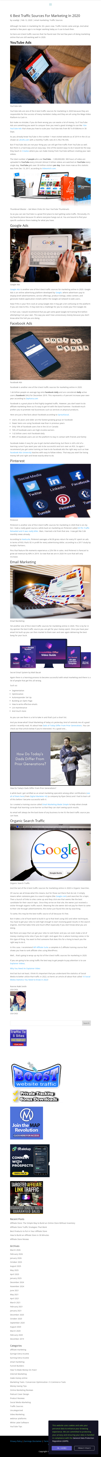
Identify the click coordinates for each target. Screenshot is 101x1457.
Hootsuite (26, 539)
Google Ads (15, 289)
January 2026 (16, 1258)
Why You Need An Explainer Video (25, 968)
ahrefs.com (24, 140)
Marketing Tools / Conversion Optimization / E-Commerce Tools (38, 1382)
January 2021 (16, 1310)
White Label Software (19, 1422)
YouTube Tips (16, 1426)
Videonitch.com (49, 168)
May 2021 (14, 1294)
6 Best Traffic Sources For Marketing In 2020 (45, 15)
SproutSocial (63, 414)
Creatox (25, 151)
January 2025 (16, 1278)
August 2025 (15, 1266)
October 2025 (16, 1262)
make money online (18, 1378)
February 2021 (16, 1306)
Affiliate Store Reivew (19, 1239)
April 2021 (14, 1298)
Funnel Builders (17, 1366)
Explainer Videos (17, 963)
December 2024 (17, 1282)
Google (59, 292)
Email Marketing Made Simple (55, 804)
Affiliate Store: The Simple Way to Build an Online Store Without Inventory (42, 1223)
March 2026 (15, 1250)
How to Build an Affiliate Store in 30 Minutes (29, 1235)
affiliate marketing (18, 1349)
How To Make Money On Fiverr (23, 1370)
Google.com (61, 896)
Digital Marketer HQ (38, 796)
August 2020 (15, 1327)
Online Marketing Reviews (21, 1390)
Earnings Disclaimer (33, 1441)
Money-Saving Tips (18, 1386)
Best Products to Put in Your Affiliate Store (28, 1231)
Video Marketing (17, 1414)
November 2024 (17, 1286)
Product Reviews (17, 1398)
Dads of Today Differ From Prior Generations (62, 725)
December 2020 (17, 1314)
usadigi (16, 20)
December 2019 (17, 1339)
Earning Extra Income (19, 1358)
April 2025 (14, 1274)
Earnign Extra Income (19, 1353)
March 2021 (15, 1302)
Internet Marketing (18, 1374)
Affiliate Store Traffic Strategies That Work (28, 1227)
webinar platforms (18, 1418)
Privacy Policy (16, 1441)
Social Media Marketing (20, 1402)
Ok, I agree (62, 1448)
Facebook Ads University (20, 452)
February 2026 (16, 1254)
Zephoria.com (32, 398)
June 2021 (14, 1290)
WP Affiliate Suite (40, 947)
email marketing (41, 20)
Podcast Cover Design (19, 1394)
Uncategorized (16, 1410)
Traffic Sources (56, 20)
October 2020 (16, 1318)
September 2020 (17, 1322)
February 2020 (16, 1335)
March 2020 (15, 1331)
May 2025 (14, 1270)
